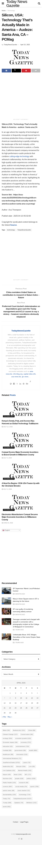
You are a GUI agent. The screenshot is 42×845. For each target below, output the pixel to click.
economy (26, 742)
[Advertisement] (21, 96)
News (18, 774)
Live (32, 766)
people (19, 778)
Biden (6, 730)
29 (10, 713)
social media (21, 786)
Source (13, 225)
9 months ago (19, 594)
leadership (8, 766)
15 (10, 703)
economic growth (23, 738)
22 (10, 708)
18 (26, 703)
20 (37, 703)
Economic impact (10, 742)
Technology (11, 10)
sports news (8, 790)
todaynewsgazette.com (23, 834)
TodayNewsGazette (10, 44)
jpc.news (25, 377)
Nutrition (7, 778)
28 (4, 713)
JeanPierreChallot (11, 762)
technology (11, 230)
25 (26, 708)
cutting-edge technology (19, 156)
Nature (7, 774)
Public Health (9, 782)
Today (6, 798)
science (7, 786)
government (20, 750)
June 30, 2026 (8, 523)
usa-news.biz (16, 377)
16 (15, 703)
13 (37, 698)
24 (21, 708)
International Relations (12, 758)
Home (4, 10)
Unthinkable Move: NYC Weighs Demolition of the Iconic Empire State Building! (26, 637)
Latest (26, 762)
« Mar (4, 717)
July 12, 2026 (8, 427)
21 (4, 708)
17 (21, 703)
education (8, 746)
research (23, 782)
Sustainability (9, 794)
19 (32, 703)
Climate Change (10, 734)
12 (32, 698)
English (7, 530)
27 (37, 708)
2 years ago (19, 630)
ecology (7, 738)
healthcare (8, 754)
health (33, 750)
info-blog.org (18, 374)
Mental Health (25, 770)
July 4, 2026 (7, 458)
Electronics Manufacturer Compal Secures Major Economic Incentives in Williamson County (20, 517)
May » (10, 717)
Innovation (22, 754)
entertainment (22, 746)
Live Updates (9, 770)
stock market (24, 790)
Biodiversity (19, 730)
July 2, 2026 (7, 489)
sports (34, 786)
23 (15, 708)
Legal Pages (24, 822)
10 (21, 698)
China (31, 730)
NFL (28, 774)
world (7, 806)
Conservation (27, 734)
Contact (15, 822)
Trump (7, 802)
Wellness (31, 802)
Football (7, 750)
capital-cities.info (29, 374)
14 (4, 703)
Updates (18, 802)
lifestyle (21, 766)
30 (15, 713)
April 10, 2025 (25, 44)
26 (32, 708)
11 (26, 698)
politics (31, 778)
